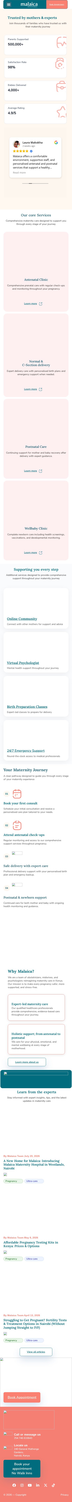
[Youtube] (29, 1485)
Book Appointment (56, 4)
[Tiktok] (53, 1485)
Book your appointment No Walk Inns (22, 1468)
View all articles (36, 1351)
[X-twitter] (45, 1485)
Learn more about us (27, 1062)
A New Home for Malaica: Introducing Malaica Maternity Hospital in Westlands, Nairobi (34, 1164)
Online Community (22, 619)
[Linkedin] (37, 1485)
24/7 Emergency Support (26, 750)
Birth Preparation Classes (27, 707)
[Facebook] (14, 1485)
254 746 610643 (23, 1438)
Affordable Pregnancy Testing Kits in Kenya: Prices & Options (30, 1244)
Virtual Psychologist (23, 663)
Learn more (30, 303)
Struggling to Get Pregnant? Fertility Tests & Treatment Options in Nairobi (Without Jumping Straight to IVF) (35, 1324)
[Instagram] (22, 1485)
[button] (8, 4)
